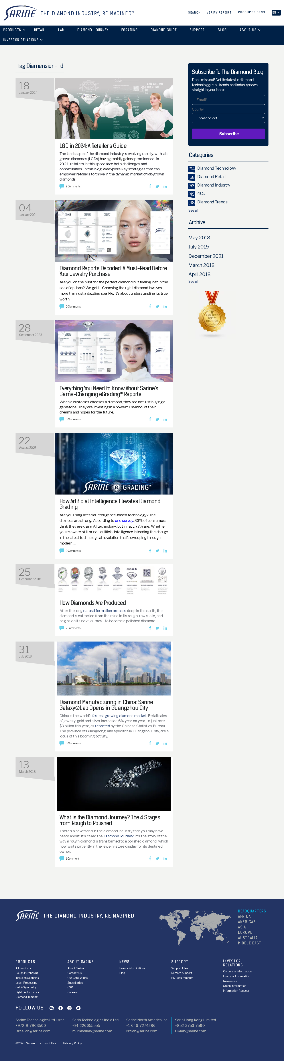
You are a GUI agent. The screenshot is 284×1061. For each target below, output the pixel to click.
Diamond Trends (207, 202)
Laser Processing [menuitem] (26, 982)
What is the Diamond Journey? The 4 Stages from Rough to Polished (109, 821)
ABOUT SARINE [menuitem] (80, 962)
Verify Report (219, 12)
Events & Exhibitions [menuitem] (132, 968)
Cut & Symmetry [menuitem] (26, 987)
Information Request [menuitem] (236, 990)
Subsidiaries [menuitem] (75, 982)
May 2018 (199, 237)
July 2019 (198, 247)
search (194, 12)
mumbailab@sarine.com (92, 1031)
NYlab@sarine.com (142, 1031)
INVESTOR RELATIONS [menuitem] (233, 963)
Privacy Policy (72, 1043)
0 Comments (73, 306)
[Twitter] (157, 187)
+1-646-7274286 (141, 1025)
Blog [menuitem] (122, 973)
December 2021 (205, 256)
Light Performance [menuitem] (27, 992)
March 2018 (201, 265)
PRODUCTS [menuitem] (25, 962)
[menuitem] (40, 31)
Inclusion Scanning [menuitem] (27, 978)
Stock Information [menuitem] (234, 985)
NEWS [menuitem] (124, 962)
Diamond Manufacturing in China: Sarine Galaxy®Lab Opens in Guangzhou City (106, 705)
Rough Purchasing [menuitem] (27, 973)
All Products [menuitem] (23, 968)
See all (193, 210)
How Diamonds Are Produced (92, 603)
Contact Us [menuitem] (74, 973)
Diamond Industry (209, 185)
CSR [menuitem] (70, 987)
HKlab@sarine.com (190, 1031)
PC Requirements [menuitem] (182, 978)
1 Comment (72, 858)
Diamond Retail (206, 176)
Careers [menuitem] (72, 992)
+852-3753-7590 (190, 1025)
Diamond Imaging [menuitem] (26, 997)
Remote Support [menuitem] (181, 973)
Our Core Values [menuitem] (77, 978)
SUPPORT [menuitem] (179, 962)
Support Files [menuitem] (179, 968)
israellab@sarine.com (33, 1031)
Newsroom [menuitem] (230, 981)
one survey (124, 520)
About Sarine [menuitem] (75, 968)
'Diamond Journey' (118, 836)
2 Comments (73, 186)
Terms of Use (47, 1043)
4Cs (196, 193)
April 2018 (199, 274)
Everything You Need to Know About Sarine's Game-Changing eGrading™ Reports (108, 391)
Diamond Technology (212, 168)
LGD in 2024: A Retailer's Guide (93, 146)
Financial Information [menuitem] (236, 976)
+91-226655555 (86, 1025)
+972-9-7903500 (31, 1025)
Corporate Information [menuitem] (237, 971)
